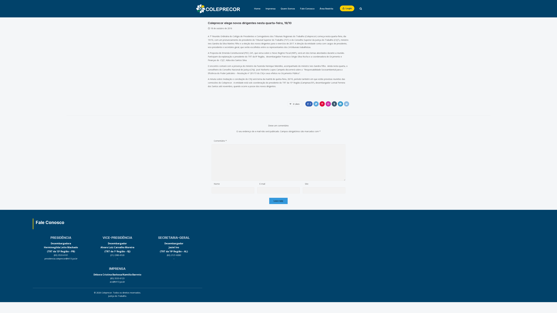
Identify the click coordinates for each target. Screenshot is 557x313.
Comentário (220, 140)
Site (306, 183)
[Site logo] (218, 8)
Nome (217, 183)
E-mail (262, 183)
